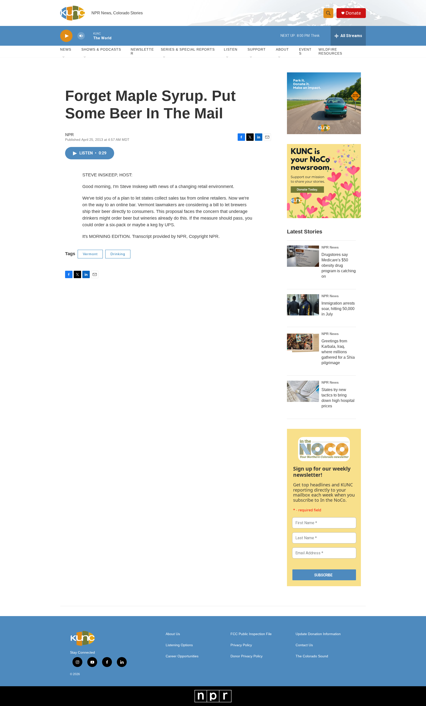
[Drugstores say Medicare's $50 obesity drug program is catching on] (303, 256)
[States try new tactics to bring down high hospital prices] (303, 391)
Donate (353, 13)
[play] (66, 36)
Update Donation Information (318, 634)
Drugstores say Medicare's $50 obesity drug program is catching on (338, 265)
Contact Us (304, 645)
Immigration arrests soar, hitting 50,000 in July (338, 308)
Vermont (90, 254)
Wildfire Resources (330, 51)
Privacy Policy (241, 645)
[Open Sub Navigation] (64, 57)
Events (305, 51)
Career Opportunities (182, 656)
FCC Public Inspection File (251, 634)
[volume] (81, 36)
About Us (173, 634)
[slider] (89, 35)
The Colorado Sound (312, 656)
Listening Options (179, 645)
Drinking (117, 254)
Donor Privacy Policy (247, 656)
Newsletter (142, 51)
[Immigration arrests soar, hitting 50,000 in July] (303, 304)
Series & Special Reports (188, 49)
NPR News (330, 247)
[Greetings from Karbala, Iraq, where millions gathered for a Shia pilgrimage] (303, 342)
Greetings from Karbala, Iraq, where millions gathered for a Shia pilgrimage (338, 352)
